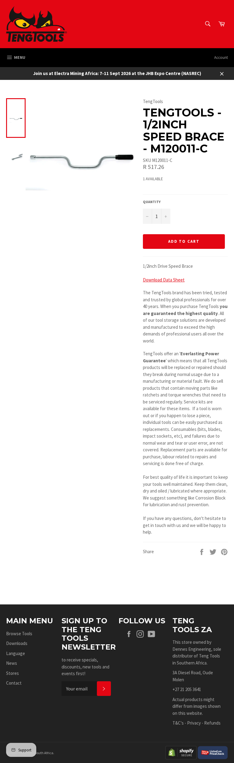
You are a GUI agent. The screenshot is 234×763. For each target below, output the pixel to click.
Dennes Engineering (191, 649)
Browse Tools (19, 633)
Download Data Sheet (164, 280)
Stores (12, 673)
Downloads (16, 643)
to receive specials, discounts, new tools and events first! (85, 666)
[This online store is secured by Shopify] (181, 752)
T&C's (178, 723)
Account (221, 57)
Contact (14, 683)
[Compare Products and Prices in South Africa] (212, 752)
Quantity (152, 201)
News (11, 663)
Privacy (194, 723)
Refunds (212, 723)
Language (15, 653)
